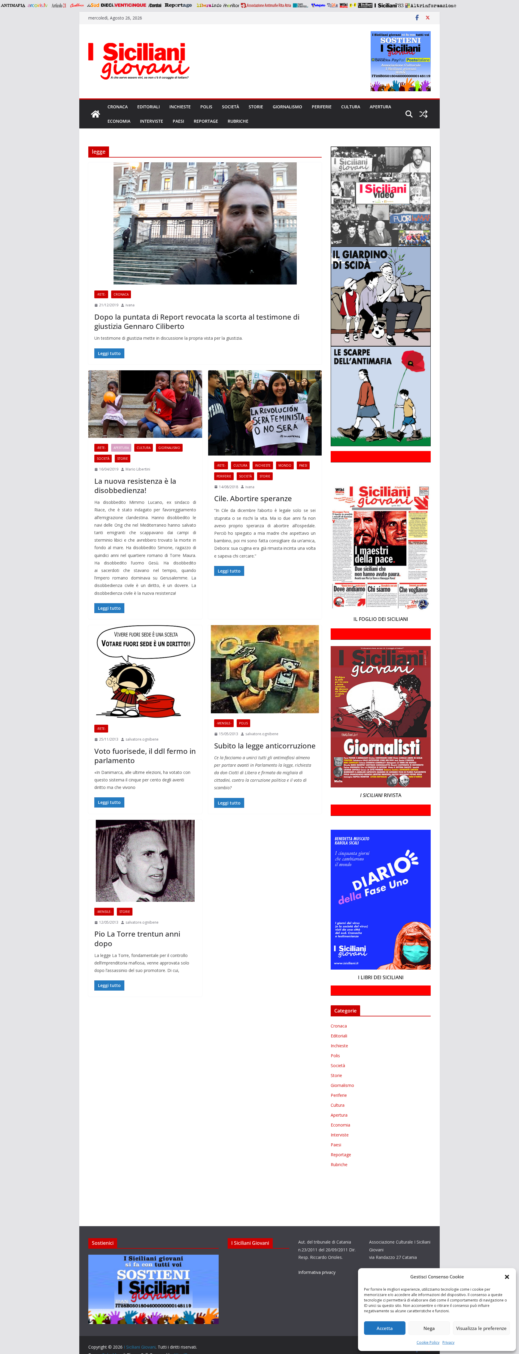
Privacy (448, 1342)
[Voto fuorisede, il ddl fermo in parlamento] (145, 672)
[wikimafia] (344, 5)
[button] (507, 1277)
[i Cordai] (154, 5)
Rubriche (238, 121)
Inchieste (180, 107)
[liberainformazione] (208, 5)
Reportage (206, 121)
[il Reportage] (179, 5)
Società (230, 107)
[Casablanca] (77, 5)
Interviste (151, 121)
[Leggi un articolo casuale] (423, 114)
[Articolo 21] (59, 5)
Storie (256, 107)
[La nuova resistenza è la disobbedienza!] (145, 404)
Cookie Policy (428, 1342)
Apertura (380, 107)
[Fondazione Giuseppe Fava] (353, 5)
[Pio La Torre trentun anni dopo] (145, 861)
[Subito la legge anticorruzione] (265, 669)
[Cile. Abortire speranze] (265, 413)
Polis (206, 107)
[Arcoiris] (38, 5)
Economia (119, 121)
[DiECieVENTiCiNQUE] (123, 5)
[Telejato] (318, 5)
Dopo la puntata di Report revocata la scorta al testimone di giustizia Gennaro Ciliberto (196, 321)
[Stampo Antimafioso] (301, 5)
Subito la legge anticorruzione (265, 746)
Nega (429, 1328)
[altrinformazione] (430, 5)
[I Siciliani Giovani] (95, 114)
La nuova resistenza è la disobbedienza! (135, 485)
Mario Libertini (138, 469)
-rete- (101, 294)
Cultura (350, 107)
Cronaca (118, 107)
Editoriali (148, 107)
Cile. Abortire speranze (253, 498)
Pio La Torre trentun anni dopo (137, 938)
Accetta (385, 1328)
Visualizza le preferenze (481, 1328)
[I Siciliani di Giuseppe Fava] (365, 5)
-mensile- (224, 723)
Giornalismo (287, 107)
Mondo (284, 465)
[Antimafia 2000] (12, 5)
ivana (130, 305)
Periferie (322, 107)
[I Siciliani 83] (388, 5)
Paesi (178, 121)
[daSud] (93, 5)
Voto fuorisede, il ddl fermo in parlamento (145, 755)
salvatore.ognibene (142, 739)
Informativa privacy (316, 1272)
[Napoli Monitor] (231, 5)
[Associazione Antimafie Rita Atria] (266, 5)
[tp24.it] (332, 5)
